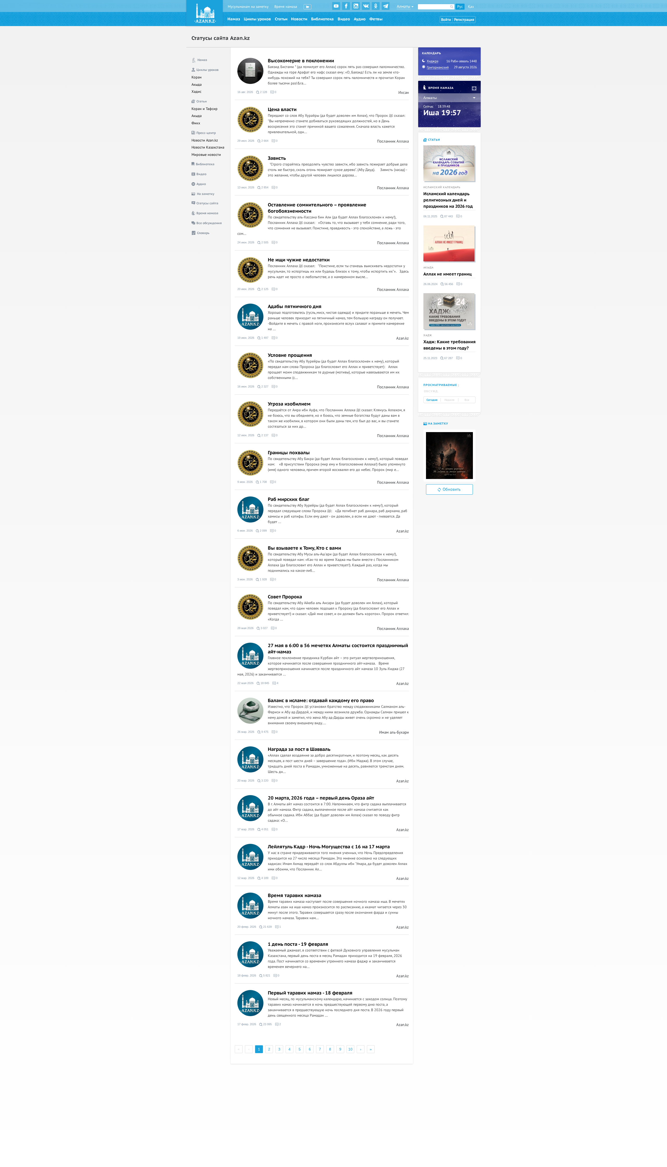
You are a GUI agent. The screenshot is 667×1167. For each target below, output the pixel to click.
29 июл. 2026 (245, 140)
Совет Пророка (285, 597)
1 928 (263, 579)
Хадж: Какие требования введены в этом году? (449, 345)
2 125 (264, 289)
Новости (299, 19)
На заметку (437, 423)
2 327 (264, 386)
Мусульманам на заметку (248, 6)
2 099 (263, 530)
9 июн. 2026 (245, 482)
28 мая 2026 (245, 628)
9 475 (264, 731)
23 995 (267, 1024)
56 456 (448, 284)
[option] (449, 455)
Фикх (196, 123)
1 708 (263, 482)
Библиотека (322, 19)
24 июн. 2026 (245, 242)
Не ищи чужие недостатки (299, 260)
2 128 (263, 92)
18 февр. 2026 (246, 975)
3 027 (264, 628)
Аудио (360, 19)
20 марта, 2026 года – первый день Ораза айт (321, 798)
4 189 (264, 878)
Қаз (471, 6)
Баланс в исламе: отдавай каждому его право (321, 700)
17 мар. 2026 (245, 829)
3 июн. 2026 (245, 579)
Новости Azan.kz (205, 140)
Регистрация (464, 19)
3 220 (264, 780)
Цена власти (282, 109)
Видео (344, 19)
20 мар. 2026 (245, 780)
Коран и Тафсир (205, 109)
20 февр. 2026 (246, 926)
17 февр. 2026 (246, 1024)
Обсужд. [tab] (431, 391)
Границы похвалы (289, 453)
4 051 (264, 829)
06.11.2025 (430, 216)
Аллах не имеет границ (447, 274)
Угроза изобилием (289, 404)
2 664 (264, 140)
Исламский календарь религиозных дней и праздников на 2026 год (448, 200)
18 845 (264, 683)
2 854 (264, 187)
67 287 (448, 358)
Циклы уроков (257, 19)
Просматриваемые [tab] (440, 385)
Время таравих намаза (294, 895)
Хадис (196, 91)
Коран (197, 77)
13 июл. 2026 (245, 187)
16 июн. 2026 (245, 386)
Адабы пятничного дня (295, 306)
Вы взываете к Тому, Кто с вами (304, 548)
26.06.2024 (430, 284)
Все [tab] (467, 399)
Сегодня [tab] (432, 399)
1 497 (264, 337)
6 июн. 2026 (245, 530)
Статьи (281, 19)
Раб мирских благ (288, 499)
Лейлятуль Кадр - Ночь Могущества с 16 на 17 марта (329, 847)
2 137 (264, 435)
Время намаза (285, 6)
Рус (460, 6)
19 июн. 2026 (245, 337)
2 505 (264, 242)
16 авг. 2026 (245, 92)
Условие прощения (290, 355)
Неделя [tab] (449, 399)
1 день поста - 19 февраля (298, 944)
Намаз (233, 19)
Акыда (197, 84)
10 (350, 1049)
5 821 (266, 975)
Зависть (277, 158)
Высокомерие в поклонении (301, 61)
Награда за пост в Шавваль (299, 749)
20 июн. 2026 (245, 289)
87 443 (448, 216)
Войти (446, 19)
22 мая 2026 (245, 683)
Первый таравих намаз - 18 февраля (310, 993)
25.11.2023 (430, 358)
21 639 (267, 926)
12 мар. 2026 (245, 878)
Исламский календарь (441, 187)
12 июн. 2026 (245, 435)
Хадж (427, 335)
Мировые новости (206, 154)
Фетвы (375, 19)
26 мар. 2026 (245, 731)
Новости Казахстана (208, 147)
